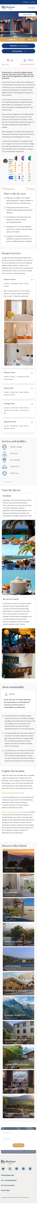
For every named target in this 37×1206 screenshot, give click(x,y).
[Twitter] (3, 1168)
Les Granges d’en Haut (16, 1089)
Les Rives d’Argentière (15, 990)
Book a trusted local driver (12, 812)
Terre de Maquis (13, 966)
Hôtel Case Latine (13, 868)
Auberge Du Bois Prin (15, 1015)
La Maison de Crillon (15, 1113)
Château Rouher (13, 917)
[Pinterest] (23, 1168)
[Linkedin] (30, 1168)
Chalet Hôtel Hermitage (17, 1064)
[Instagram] (10, 1168)
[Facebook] (16, 1168)
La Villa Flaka (11, 892)
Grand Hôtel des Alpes (16, 1039)
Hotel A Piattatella (14, 941)
